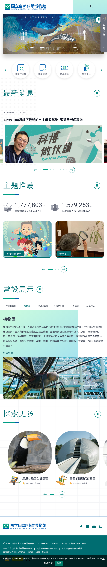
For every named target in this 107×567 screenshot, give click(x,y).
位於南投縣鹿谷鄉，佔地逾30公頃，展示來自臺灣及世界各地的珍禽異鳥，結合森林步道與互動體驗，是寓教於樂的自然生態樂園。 (29, 452)
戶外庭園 (75, 306)
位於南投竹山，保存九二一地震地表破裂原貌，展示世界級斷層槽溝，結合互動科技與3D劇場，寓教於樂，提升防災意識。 (76, 452)
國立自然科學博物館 (25, 7)
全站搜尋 (91, 6)
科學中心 (91, 306)
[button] (99, 19)
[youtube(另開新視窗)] (94, 526)
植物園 (27, 306)
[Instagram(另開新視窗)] (88, 526)
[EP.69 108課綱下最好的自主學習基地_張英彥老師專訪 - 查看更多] (53, 144)
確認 (59, 563)
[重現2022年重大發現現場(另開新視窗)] (53, 34)
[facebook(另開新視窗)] (81, 526)
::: (1, 63)
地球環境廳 (43, 306)
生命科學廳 (11, 306)
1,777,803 (30, 205)
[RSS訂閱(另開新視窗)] (101, 526)
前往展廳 (8, 352)
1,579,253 (77, 205)
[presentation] (32, 47)
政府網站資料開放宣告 (47, 548)
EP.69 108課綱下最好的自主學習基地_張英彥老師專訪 (43, 120)
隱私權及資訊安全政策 (71, 548)
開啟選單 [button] (100, 6)
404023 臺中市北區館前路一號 (19, 543)
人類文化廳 (59, 306)
